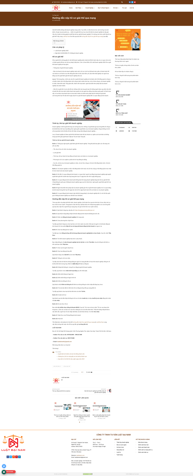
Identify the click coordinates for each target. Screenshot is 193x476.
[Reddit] (13, 457)
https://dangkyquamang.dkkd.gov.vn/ (84, 210)
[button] (122, 2)
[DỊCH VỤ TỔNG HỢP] (117, 110)
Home (71, 8)
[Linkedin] (19, 457)
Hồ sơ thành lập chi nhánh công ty (124, 71)
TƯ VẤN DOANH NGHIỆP (123, 95)
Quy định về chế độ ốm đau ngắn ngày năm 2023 (71, 359)
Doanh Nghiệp (89, 8)
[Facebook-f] (8, 457)
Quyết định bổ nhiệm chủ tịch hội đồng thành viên (71, 354)
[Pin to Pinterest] (89, 372)
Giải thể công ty (57, 366)
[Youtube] (135, 2)
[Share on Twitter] (88, 372)
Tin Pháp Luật (55, 15)
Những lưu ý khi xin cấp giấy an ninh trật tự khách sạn (72, 356)
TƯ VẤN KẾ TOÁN (121, 104)
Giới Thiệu (78, 8)
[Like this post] (83, 372)
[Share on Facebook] (86, 372)
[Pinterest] (16, 457)
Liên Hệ (132, 8)
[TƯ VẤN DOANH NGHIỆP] (117, 92)
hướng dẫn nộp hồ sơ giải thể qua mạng (92, 36)
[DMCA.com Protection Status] (87, 474)
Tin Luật (124, 8)
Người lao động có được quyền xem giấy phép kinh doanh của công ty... (82, 416)
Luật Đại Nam (57, 20)
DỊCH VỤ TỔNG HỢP (122, 113)
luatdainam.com (80, 455)
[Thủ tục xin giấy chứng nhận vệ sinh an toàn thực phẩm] (62, 407)
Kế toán (115, 8)
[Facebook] (130, 2)
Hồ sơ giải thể (67, 366)
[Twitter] (132, 2)
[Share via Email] (91, 372)
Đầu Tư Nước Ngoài (103, 8)
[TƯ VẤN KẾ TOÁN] (117, 101)
